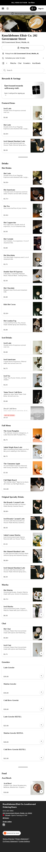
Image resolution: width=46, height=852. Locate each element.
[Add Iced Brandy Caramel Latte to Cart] (41, 527)
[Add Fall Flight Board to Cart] (41, 488)
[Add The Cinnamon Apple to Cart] (41, 472)
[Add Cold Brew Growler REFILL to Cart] (41, 757)
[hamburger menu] (3, 8)
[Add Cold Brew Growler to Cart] (41, 708)
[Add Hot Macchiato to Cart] (41, 263)
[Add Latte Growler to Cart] (41, 675)
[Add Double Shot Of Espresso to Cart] (41, 280)
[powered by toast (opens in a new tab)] (12, 833)
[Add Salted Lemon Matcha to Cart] (41, 543)
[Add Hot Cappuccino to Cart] (41, 230)
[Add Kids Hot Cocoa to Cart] (41, 312)
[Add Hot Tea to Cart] (41, 214)
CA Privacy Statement (10, 841)
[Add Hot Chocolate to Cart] (41, 296)
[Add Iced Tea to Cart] (41, 384)
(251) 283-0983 (8, 811)
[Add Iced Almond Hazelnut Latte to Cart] (41, 149)
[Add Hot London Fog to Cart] (41, 329)
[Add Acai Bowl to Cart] (41, 791)
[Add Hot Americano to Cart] (41, 198)
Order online (7, 822)
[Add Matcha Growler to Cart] (41, 692)
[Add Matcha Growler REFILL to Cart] (41, 741)
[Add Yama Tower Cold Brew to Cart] (41, 400)
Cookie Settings (24, 841)
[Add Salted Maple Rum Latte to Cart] (41, 455)
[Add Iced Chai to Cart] (41, 653)
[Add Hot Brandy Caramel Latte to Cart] (41, 510)
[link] (13, 63)
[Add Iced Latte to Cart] (41, 116)
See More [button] (31, 2)
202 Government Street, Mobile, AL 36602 (17, 813)
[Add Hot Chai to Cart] (41, 637)
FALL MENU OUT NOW (19, 3)
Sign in (41, 9)
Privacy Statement (22, 839)
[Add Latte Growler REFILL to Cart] (41, 725)
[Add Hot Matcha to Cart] (41, 598)
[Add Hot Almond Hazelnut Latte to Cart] (41, 559)
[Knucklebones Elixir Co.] (7, 8)
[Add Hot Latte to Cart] (41, 133)
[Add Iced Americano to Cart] (41, 367)
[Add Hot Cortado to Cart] (41, 247)
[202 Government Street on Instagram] (4, 825)
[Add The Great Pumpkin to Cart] (41, 439)
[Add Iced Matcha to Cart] (41, 614)
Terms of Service (8, 839)
